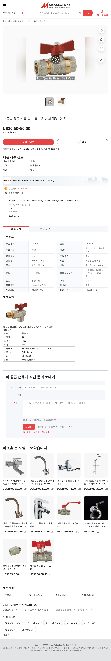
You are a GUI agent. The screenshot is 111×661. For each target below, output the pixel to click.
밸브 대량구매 (28, 629)
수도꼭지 (7, 595)
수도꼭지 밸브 (90, 622)
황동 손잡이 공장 (12, 622)
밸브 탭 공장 (71, 622)
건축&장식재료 (18, 21)
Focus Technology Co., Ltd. (58, 645)
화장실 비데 (61, 595)
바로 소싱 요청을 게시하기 (36, 432)
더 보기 (6, 634)
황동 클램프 (10, 629)
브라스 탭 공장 (32, 622)
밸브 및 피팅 (34, 595)
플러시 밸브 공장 (52, 622)
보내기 (28, 427)
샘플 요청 (55, 149)
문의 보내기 (28, 142)
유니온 (42, 21)
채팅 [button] (84, 142)
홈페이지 (6, 21)
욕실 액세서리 (88, 595)
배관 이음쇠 (32, 21)
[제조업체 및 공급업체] (55, 5)
